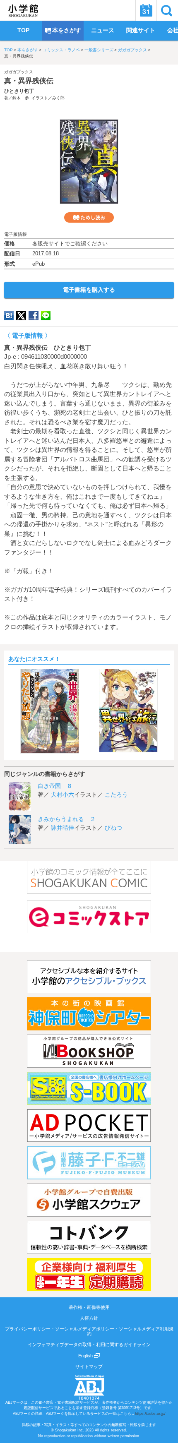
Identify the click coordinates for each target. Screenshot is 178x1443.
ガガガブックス (132, 50)
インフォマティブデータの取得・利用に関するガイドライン (89, 1344)
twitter (21, 315)
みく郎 (58, 98)
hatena (9, 315)
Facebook (33, 315)
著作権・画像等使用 (89, 1307)
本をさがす (27, 50)
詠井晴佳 (62, 827)
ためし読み (89, 217)
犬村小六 (62, 794)
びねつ (113, 827)
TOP (8, 50)
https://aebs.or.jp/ (150, 1414)
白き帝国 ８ (55, 786)
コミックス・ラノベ (61, 50)
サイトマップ (89, 1366)
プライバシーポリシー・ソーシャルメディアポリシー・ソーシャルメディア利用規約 (89, 1331)
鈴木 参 (20, 98)
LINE (46, 315)
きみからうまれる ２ (67, 819)
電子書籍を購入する (89, 289)
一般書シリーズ (98, 50)
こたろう (116, 794)
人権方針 (89, 1318)
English (86, 1355)
